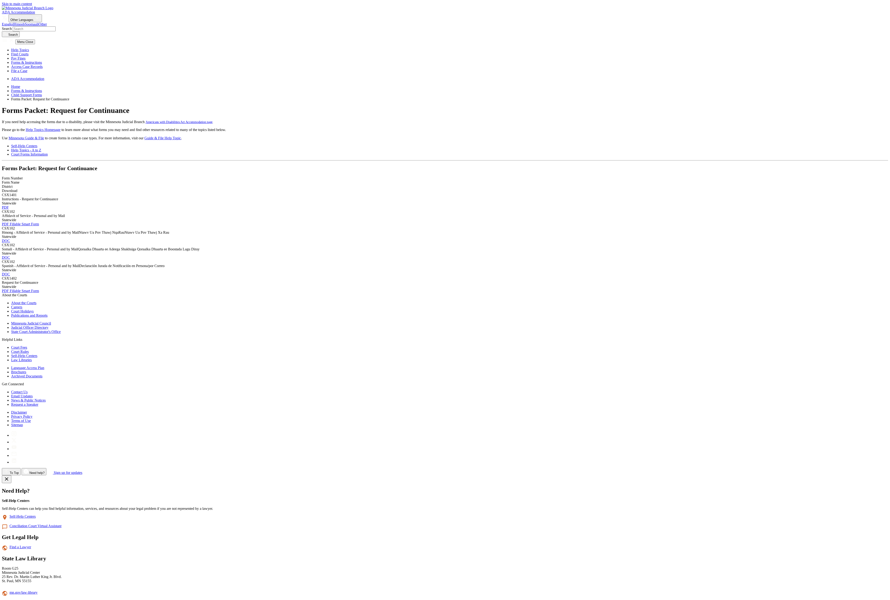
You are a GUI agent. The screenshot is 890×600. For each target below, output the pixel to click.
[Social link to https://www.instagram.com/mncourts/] (14, 435)
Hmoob (19, 24)
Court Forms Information (29, 154)
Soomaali (31, 24)
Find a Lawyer (20, 547)
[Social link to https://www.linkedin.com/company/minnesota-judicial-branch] (14, 462)
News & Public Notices (28, 400)
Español (8, 24)
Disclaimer (19, 412)
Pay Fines (18, 58)
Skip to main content (17, 4)
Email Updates (22, 396)
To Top (14, 473)
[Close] (6, 479)
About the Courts (23, 303)
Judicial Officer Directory (29, 327)
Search (7, 29)
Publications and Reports (29, 315)
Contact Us (19, 392)
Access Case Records (27, 67)
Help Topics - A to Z (26, 150)
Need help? (36, 473)
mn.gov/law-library (24, 592)
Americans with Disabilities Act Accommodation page (179, 122)
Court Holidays (22, 311)
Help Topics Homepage (43, 130)
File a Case (19, 71)
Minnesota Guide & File (26, 138)
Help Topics (20, 50)
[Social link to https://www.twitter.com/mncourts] (14, 442)
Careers (16, 307)
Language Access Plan (27, 368)
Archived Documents (26, 376)
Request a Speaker (24, 404)
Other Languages (22, 20)
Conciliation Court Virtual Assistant (35, 526)
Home (15, 87)
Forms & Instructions (26, 62)
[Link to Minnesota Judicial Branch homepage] (27, 8)
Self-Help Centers (24, 146)
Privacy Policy (21, 416)
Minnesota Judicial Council (31, 323)
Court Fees (19, 347)
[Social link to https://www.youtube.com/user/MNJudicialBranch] (14, 449)
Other (42, 24)
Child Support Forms (26, 95)
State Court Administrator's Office (36, 332)
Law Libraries (21, 360)
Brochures (18, 372)
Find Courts (20, 54)
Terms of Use (21, 421)
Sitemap (17, 425)
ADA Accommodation (18, 12)
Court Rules (20, 352)
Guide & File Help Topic (162, 138)
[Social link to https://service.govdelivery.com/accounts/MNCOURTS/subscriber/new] (14, 455)
